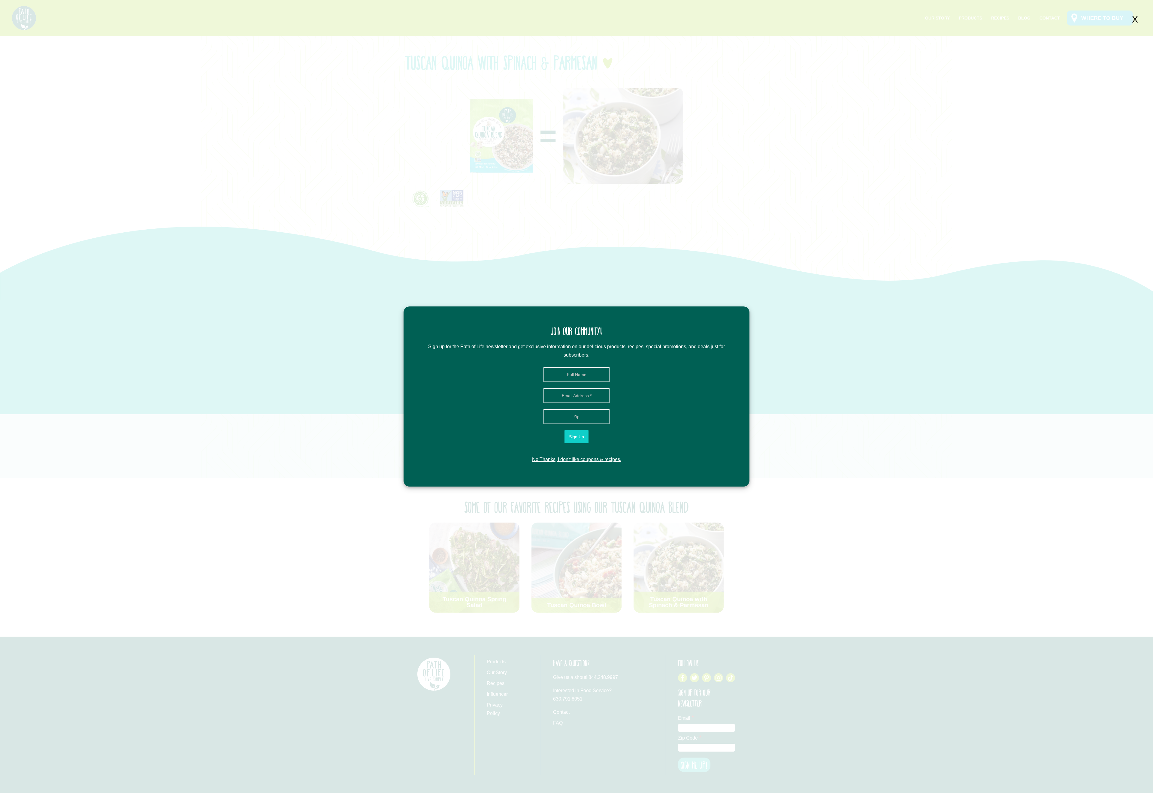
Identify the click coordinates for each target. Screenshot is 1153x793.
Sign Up (576, 436)
